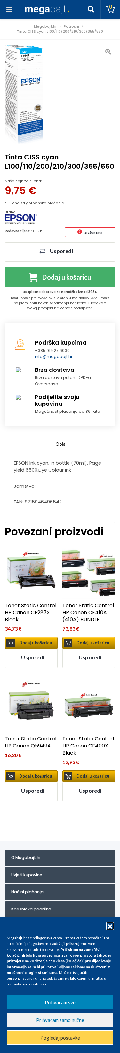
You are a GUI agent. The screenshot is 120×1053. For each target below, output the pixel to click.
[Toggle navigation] (9, 9)
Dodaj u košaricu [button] (35, 643)
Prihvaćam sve (60, 1002)
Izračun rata (93, 232)
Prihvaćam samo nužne (60, 1020)
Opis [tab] (60, 444)
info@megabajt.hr (54, 356)
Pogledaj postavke (60, 1038)
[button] (110, 925)
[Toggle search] (91, 9)
